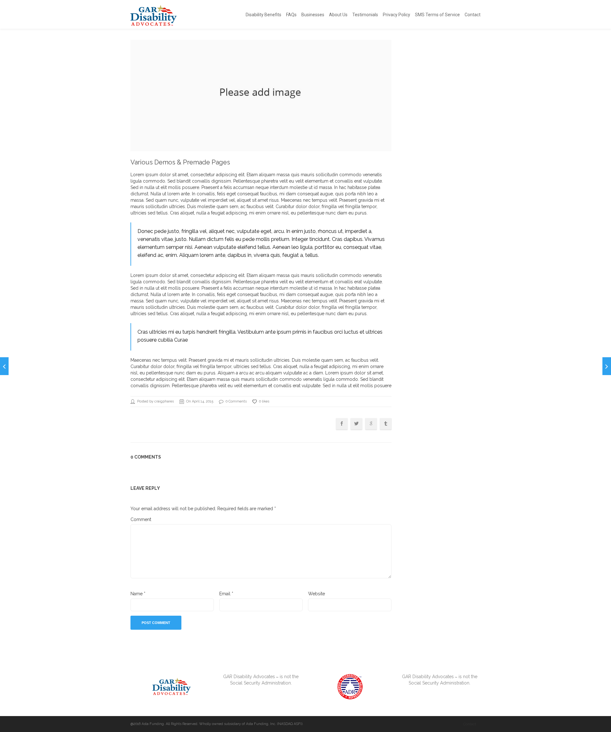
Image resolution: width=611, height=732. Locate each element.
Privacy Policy (396, 14)
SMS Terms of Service (437, 14)
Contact (473, 14)
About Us (338, 14)
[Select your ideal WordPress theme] (4, 366)
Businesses (312, 14)
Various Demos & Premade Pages (180, 162)
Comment (140, 519)
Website (316, 593)
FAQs (291, 14)
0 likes (264, 401)
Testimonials (365, 14)
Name (137, 593)
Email (226, 593)
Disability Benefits (263, 14)
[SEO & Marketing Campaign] (606, 366)
